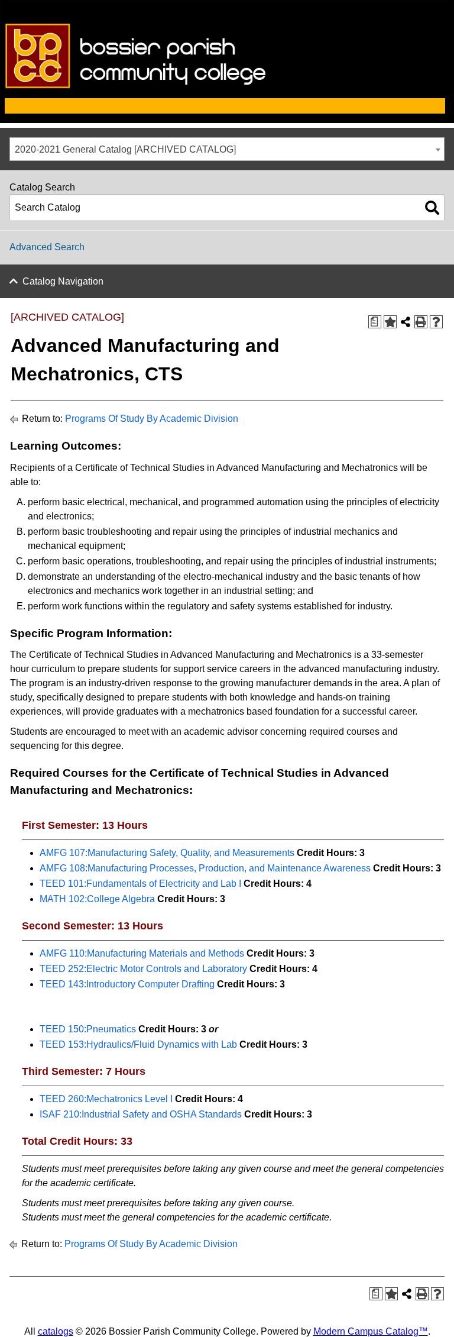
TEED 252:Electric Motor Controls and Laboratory (143, 969)
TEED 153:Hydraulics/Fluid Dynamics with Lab (138, 1044)
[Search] (432, 208)
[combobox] (227, 149)
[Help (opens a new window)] (436, 321)
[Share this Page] (405, 321)
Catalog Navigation (62, 281)
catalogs (55, 1331)
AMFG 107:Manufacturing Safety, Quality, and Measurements (167, 853)
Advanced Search (47, 247)
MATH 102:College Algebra (97, 899)
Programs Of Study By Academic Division (151, 419)
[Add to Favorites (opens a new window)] (390, 321)
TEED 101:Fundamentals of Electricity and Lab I (140, 884)
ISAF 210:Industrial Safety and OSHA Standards (141, 1114)
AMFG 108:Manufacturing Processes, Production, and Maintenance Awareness (205, 868)
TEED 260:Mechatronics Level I (106, 1099)
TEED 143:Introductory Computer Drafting (127, 984)
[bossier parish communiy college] (227, 93)
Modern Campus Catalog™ (370, 1331)
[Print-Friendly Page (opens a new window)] (420, 321)
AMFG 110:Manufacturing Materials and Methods (142, 953)
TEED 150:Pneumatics (88, 1029)
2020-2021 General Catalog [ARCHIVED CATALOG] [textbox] (125, 149)
